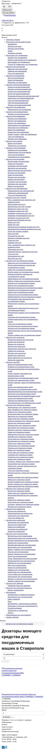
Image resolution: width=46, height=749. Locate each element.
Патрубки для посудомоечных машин (21, 290)
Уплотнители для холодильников (20, 577)
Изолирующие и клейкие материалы (21, 595)
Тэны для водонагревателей (18, 100)
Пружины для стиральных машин (20, 448)
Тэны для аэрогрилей (16, 73)
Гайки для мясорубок (15, 164)
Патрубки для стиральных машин (20, 437)
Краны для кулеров (15, 143)
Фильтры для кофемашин (17, 139)
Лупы (10, 601)
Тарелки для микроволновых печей (21, 401)
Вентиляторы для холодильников (20, 536)
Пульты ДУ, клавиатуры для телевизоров (22, 64)
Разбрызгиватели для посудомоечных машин (24, 297)
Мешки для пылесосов (16, 344)
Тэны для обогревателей (17, 195)
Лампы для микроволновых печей (20, 387)
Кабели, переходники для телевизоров (22, 60)
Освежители (12, 44)
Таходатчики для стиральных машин (21, 464)
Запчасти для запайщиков (15, 107)
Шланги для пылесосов (16, 355)
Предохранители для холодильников (21, 561)
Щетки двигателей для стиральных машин (23, 486)
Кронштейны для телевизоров (19, 62)
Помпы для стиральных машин (19, 443)
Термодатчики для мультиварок (19, 152)
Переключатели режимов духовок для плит (23, 227)
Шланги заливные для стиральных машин (23, 482)
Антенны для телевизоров (17, 58)
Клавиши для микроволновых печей (21, 367)
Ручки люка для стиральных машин (21, 452)
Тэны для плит (13, 254)
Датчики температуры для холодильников (23, 540)
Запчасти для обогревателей (16, 188)
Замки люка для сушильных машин (21, 493)
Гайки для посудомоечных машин (20, 270)
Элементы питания (15, 53)
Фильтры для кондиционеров (18, 114)
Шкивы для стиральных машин (19, 479)
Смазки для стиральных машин (19, 459)
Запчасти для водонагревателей (18, 85)
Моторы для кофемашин (17, 121)
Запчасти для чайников (14, 583)
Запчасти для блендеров (15, 76)
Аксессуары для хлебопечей (18, 522)
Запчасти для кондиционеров (17, 112)
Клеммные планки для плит (18, 211)
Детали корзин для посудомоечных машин (23, 272)
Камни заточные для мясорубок (19, 170)
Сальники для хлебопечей (17, 529)
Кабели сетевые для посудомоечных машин (24, 281)
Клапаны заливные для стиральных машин (23, 421)
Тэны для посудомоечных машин (20, 324)
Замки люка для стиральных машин (21, 419)
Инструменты (11, 592)
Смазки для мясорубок (16, 179)
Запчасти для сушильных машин (18, 489)
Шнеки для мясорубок (16, 186)
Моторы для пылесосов (16, 346)
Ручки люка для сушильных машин (20, 502)
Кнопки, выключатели (16, 590)
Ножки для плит (13, 225)
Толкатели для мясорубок (17, 182)
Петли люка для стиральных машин (21, 439)
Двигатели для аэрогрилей (17, 69)
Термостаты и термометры (18, 610)
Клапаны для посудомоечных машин (21, 283)
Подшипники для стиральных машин (21, 441)
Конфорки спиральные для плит (19, 213)
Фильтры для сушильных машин (19, 507)
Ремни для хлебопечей (16, 527)
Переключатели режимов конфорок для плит (24, 229)
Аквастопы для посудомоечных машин (22, 263)
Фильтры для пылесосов (17, 353)
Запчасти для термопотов (15, 509)
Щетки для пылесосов (16, 360)
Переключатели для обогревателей (21, 191)
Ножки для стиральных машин (19, 432)
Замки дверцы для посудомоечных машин (23, 279)
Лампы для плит (14, 222)
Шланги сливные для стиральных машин (23, 484)
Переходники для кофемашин (19, 125)
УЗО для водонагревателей (18, 103)
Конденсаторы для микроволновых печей (23, 378)
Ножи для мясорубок (15, 175)
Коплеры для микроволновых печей (21, 380)
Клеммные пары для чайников (19, 586)
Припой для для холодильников (19, 563)
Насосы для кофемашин (17, 123)
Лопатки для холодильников (18, 552)
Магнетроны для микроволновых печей (22, 389)
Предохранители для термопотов (20, 513)
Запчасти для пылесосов (15, 337)
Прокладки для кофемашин (18, 127)
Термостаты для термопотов (18, 516)
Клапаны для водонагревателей (19, 89)
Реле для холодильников (17, 565)
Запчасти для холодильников (16, 534)
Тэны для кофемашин (16, 137)
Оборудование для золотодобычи (18, 615)
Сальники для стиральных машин (20, 455)
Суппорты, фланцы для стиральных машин (24, 461)
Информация (7, 722)
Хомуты (10, 613)
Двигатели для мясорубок (17, 168)
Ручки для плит (13, 240)
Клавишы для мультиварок (17, 150)
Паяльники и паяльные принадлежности (23, 606)
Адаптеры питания (13, 40)
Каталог (4, 724)
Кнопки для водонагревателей (19, 91)
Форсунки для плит (15, 258)
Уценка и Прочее (12, 617)
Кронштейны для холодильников (20, 547)
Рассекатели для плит (16, 236)
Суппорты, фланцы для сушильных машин (23, 504)
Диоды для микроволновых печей (20, 364)
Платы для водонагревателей (19, 94)
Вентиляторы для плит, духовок (19, 206)
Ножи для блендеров (15, 80)
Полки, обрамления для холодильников (22, 558)
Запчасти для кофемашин (15, 116)
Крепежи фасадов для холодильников (22, 545)
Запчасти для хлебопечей (15, 520)
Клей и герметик (14, 599)
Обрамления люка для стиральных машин (23, 434)
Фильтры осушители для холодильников (22, 579)
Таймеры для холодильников (18, 570)
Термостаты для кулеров (17, 146)
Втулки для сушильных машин (19, 491)
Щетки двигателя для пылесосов (20, 358)
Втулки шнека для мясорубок (18, 161)
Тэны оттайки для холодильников (20, 574)
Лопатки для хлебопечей (17, 525)
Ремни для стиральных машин (19, 450)
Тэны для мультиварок (16, 155)
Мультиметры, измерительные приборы (22, 604)
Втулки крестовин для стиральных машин (23, 414)
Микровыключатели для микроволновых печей (25, 391)
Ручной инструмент (15, 608)
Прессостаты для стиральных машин (21, 446)
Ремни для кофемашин (16, 130)
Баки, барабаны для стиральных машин (22, 410)
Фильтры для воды (14, 46)
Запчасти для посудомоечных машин (19, 261)
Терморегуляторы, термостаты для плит (22, 252)
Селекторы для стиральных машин (20, 457)
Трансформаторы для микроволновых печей (24, 403)
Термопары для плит (15, 249)
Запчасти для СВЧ (12, 362)
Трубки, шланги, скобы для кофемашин (22, 134)
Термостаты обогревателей (18, 193)
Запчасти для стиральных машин (18, 405)
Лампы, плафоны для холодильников (21, 549)
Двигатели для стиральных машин (20, 416)
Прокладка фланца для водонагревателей (23, 96)
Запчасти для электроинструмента (18, 588)
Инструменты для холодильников (20, 597)
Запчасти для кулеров (14, 141)
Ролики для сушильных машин (19, 500)
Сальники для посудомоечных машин (22, 317)
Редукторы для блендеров (17, 82)
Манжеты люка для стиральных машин (22, 430)
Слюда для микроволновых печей (20, 398)
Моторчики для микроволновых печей (22, 394)
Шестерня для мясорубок (17, 184)
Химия (10, 51)
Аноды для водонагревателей (19, 87)
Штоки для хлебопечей (16, 531)
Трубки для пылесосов (16, 351)
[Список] (7, 661)
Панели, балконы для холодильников (21, 554)
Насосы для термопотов (17, 511)
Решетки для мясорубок (16, 177)
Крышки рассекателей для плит (19, 220)
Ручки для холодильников (17, 567)
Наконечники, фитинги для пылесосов (22, 349)
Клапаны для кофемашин (17, 118)
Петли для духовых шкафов (18, 231)
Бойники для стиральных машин (20, 412)
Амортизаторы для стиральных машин (22, 407)
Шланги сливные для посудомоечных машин (24, 335)
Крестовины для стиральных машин (21, 428)
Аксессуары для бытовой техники (18, 42)
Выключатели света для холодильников (22, 538)
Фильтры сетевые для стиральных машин (23, 477)
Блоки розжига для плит (16, 204)
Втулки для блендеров (16, 78)
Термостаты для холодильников (19, 572)
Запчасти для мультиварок (16, 148)
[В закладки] (13, 717)
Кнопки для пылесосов (16, 342)
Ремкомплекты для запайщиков (19, 109)
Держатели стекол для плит (18, 209)
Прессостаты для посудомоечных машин (23, 294)
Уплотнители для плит (16, 256)
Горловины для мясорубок (17, 166)
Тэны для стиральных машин (18, 470)
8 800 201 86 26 (7, 20)
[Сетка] (3, 661)
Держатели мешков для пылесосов (20, 340)
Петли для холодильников (17, 556)
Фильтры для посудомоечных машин (21, 328)
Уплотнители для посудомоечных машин (23, 326)
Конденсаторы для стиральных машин (22, 425)
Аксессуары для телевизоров (16, 55)
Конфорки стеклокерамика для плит (21, 215)
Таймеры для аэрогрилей (17, 71)
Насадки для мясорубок (16, 173)
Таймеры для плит (14, 243)
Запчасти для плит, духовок (16, 197)
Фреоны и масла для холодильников (21, 581)
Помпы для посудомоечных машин (21, 292)
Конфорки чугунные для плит (18, 218)
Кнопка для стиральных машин (19, 423)
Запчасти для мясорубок (15, 159)
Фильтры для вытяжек (16, 49)
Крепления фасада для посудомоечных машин (25, 288)
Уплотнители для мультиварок (19, 157)
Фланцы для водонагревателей (19, 105)
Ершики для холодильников (18, 543)
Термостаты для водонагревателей (21, 98)
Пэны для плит (13, 234)
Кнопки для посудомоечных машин (21, 285)
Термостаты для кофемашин (18, 132)
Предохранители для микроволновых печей (24, 396)
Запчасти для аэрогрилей (15, 67)
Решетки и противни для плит (18, 238)
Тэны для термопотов (16, 518)
